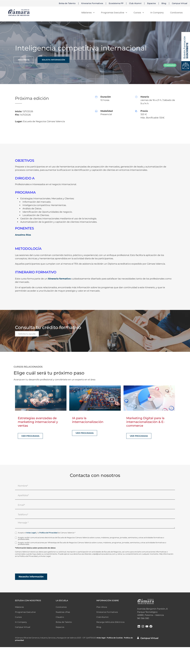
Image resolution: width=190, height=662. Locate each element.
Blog (163, 3)
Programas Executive (112, 12)
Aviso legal (101, 638)
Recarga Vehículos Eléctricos (110, 622)
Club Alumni (135, 3)
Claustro (60, 617)
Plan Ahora (101, 607)
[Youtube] (147, 626)
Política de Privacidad (48, 533)
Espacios (151, 3)
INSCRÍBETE (23, 60)
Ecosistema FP (116, 3)
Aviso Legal (31, 533)
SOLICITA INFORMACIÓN (53, 60)
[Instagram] (143, 626)
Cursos (18, 617)
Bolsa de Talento (67, 3)
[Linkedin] (138, 626)
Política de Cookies (115, 638)
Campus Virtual (179, 3)
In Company (157, 12)
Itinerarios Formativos (92, 3)
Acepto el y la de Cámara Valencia (46, 533)
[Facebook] (151, 626)
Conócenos (176, 12)
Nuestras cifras (63, 612)
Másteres (86, 12)
